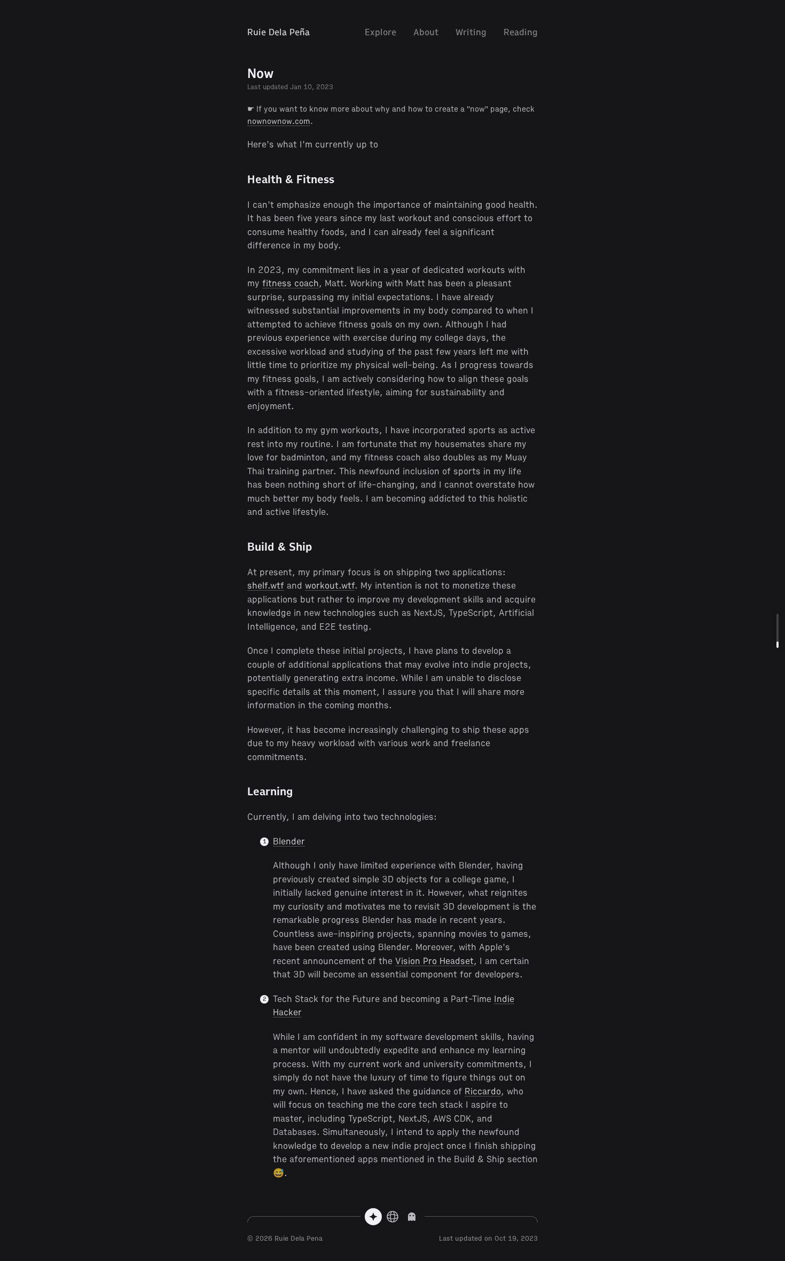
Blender (289, 841)
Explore (380, 32)
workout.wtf (330, 585)
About (425, 32)
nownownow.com (278, 121)
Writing (471, 32)
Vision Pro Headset (434, 961)
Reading (521, 32)
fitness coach (290, 283)
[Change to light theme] (411, 1216)
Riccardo (483, 1091)
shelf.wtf (265, 585)
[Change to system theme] (392, 1216)
